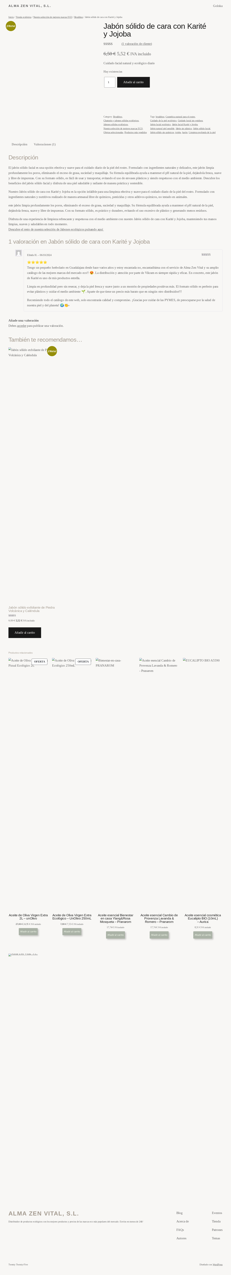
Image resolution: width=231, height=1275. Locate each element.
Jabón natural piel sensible (162, 128)
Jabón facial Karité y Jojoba (185, 124)
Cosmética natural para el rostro (180, 116)
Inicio (11, 17)
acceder (21, 325)
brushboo (160, 116)
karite (185, 132)
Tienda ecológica (23, 17)
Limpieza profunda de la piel (202, 132)
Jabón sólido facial (201, 128)
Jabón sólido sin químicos (162, 132)
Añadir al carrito (133, 82)
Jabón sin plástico (184, 128)
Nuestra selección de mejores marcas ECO (52, 17)
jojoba (178, 132)
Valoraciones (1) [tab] (44, 144)
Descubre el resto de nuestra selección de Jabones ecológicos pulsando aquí (56, 229)
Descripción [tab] (19, 144)
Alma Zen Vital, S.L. (29, 6)
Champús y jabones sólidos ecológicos (121, 120)
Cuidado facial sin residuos (190, 120)
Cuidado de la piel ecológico (163, 120)
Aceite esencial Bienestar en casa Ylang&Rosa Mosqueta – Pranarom (115, 919)
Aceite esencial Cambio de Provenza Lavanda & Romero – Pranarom (159, 919)
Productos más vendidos (135, 132)
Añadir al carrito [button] (25, 632)
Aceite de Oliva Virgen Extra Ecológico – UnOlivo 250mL (71, 917)
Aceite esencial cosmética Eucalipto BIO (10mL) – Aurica (203, 919)
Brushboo (78, 17)
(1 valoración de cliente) (137, 43)
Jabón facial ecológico (160, 124)
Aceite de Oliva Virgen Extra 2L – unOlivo (28, 917)
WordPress (218, 1264)
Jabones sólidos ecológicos (115, 124)
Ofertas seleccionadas (113, 132)
